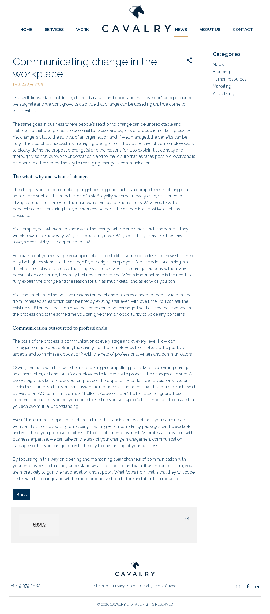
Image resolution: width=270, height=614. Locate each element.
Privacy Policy (124, 586)
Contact (243, 29)
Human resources (230, 79)
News (181, 29)
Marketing (222, 86)
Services (54, 29)
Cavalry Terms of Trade (158, 586)
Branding (221, 71)
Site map (101, 586)
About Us (210, 29)
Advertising (223, 93)
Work (82, 29)
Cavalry (136, 30)
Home (26, 29)
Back (21, 494)
